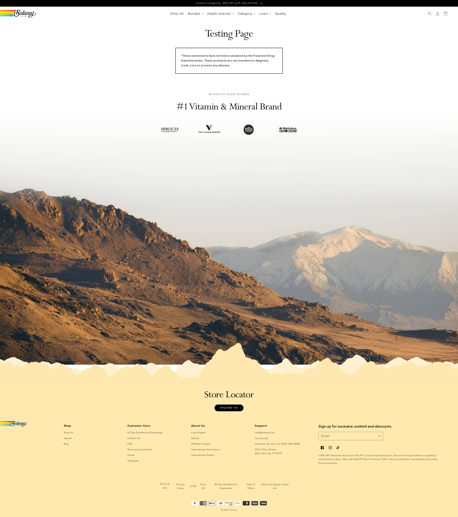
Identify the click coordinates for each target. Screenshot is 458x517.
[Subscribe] (379, 436)
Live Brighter (198, 432)
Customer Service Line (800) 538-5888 (277, 444)
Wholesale (133, 461)
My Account (261, 438)
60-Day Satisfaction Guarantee (225, 486)
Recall (131, 455)
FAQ (129, 444)
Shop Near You (229, 407)
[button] (195, 13)
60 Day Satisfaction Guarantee (144, 432)
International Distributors (205, 449)
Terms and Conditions (139, 449)
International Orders (202, 455)
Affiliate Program (201, 444)
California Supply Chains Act (275, 486)
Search (68, 438)
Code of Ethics (250, 486)
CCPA (193, 486)
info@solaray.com (265, 432)
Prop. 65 (203, 486)
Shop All (68, 432)
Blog (66, 444)
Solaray (233, 510)
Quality (195, 438)
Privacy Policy (180, 486)
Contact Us (133, 438)
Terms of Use (165, 486)
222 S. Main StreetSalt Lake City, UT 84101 (268, 451)
